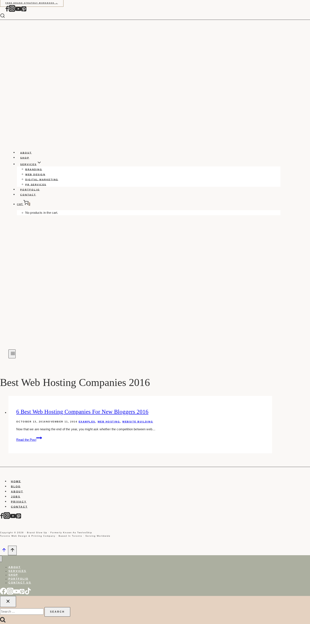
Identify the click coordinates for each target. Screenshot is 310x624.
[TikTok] (27, 593)
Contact (28, 194)
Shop (24, 157)
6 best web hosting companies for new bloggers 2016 (82, 412)
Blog (16, 486)
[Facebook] (7, 10)
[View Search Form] (5, 16)
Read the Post (29, 439)
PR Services (35, 184)
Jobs (15, 496)
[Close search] (8, 601)
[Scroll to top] (4, 551)
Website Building (137, 421)
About (26, 152)
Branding (33, 169)
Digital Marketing (41, 179)
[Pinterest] (23, 10)
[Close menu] (1, 559)
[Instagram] (12, 10)
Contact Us (19, 582)
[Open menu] (12, 353)
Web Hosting (109, 421)
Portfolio (30, 189)
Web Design (35, 174)
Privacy (19, 501)
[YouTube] (18, 10)
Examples (87, 421)
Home (16, 481)
